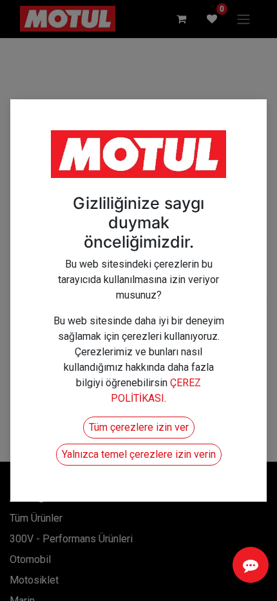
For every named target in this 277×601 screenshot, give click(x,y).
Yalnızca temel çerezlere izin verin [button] (139, 454)
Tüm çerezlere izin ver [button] (139, 427)
